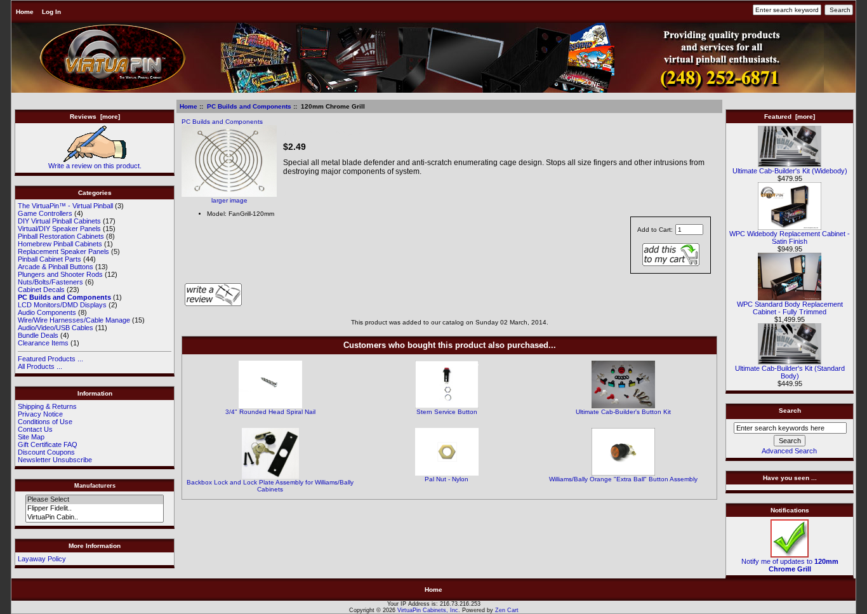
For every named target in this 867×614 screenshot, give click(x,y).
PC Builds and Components (249, 106)
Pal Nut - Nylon (446, 479)
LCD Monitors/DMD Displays (62, 305)
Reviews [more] (95, 116)
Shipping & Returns (47, 406)
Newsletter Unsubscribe (55, 460)
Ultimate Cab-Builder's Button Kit (623, 411)
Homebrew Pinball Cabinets (60, 244)
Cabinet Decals (41, 289)
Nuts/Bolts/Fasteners (50, 282)
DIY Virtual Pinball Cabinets (59, 221)
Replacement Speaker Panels (63, 251)
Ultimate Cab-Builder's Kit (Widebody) (789, 171)
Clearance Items (43, 343)
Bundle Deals (38, 335)
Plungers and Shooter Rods (60, 274)
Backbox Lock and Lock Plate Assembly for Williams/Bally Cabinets (270, 486)
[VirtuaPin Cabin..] (94, 517)
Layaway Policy (42, 559)
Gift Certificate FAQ (47, 444)
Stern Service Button (446, 411)
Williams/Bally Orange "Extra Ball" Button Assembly (623, 479)
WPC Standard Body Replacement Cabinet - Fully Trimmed (790, 308)
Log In (51, 11)
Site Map (31, 437)
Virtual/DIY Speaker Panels (59, 228)
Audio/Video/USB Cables (55, 327)
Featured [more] (789, 116)
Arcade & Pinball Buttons (55, 266)
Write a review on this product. (95, 166)
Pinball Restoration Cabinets (61, 236)
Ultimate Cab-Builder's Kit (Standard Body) (790, 372)
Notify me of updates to (789, 565)
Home (25, 11)
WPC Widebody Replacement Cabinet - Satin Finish (789, 237)
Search (790, 410)
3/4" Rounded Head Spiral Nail (270, 411)
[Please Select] (94, 499)
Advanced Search (789, 451)
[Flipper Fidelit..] (94, 508)
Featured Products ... (50, 359)
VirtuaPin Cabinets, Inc (427, 610)
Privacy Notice (40, 414)
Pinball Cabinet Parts (49, 259)
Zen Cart (507, 610)
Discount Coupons (46, 452)
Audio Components (47, 312)
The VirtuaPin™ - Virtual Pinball (65, 206)
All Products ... (40, 366)
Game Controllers (45, 213)
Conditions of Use (45, 421)
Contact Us (35, 429)
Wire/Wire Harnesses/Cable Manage (74, 320)
